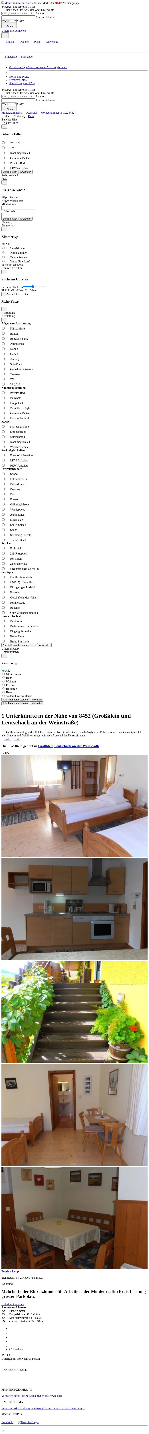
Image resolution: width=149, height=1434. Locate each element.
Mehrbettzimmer (19, 257)
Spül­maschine (18, 431)
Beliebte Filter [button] (9, 122)
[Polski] (11, 61)
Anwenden (36, 699)
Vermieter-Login (18, 67)
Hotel (9, 692)
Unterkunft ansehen (12, 1304)
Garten (14, 354)
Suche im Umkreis (12, 264)
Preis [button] (4, 178)
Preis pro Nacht (10, 175)
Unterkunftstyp (10, 648)
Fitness (14, 499)
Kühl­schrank (17, 436)
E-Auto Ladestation (21, 455)
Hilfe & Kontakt (28, 1395)
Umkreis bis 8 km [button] (11, 268)
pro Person (11, 197)
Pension (10, 685)
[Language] (5, 35)
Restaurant (16, 558)
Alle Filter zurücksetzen (15, 699)
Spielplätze (16, 519)
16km (26, 290)
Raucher (15, 607)
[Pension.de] (53, 1383)
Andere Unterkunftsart (19, 696)
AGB (17, 1408)
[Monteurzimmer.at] (20, 1383)
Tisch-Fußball (18, 540)
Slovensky (52, 41)
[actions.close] (4, 126)
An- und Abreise (45, 17)
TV (12, 147)
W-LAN (15, 142)
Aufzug (14, 359)
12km (20, 290)
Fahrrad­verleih (18, 479)
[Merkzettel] (28, 30)
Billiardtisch (17, 484)
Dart (12, 494)
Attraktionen (17, 514)
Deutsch (24, 41)
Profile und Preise (19, 76)
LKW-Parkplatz (19, 168)
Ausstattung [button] (8, 316)
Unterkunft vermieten (13, 30)
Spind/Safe (16, 364)
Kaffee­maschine (19, 426)
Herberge (11, 688)
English (10, 41)
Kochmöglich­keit (20, 152)
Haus (9, 677)
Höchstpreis (8, 211)
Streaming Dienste (20, 535)
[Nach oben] (3, 1363)
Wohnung (11, 681)
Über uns (43, 1395)
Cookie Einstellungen (73, 1408)
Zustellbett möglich (21, 408)
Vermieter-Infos (18, 79)
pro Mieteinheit (14, 200)
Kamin (14, 348)
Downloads (55, 1395)
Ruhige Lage (17, 602)
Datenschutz (53, 1408)
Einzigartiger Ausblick (23, 587)
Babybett (15, 397)
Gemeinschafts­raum (21, 369)
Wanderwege (17, 509)
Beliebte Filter (9, 119)
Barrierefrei (16, 621)
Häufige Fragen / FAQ (22, 83)
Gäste (20, 20)
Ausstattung (8, 312)
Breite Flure (17, 636)
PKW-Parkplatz (19, 465)
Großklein (45, 746)
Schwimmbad (18, 524)
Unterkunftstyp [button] (10, 651)
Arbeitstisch (17, 343)
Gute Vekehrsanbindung (24, 612)
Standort (40, 13)
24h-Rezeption (18, 553)
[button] (6, 49)
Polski (37, 41)
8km (14, 290)
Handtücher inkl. (19, 418)
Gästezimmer (13, 674)
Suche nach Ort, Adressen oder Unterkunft (29, 9)
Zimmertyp (7, 222)
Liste (7, 739)
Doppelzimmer (18, 252)
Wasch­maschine (19, 447)
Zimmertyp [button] (7, 225)
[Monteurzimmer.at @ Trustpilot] (28, 1422)
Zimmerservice (18, 563)
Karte (31, 116)
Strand (14, 473)
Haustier (15, 592)
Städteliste (11, 56)
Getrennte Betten (20, 158)
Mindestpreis (8, 204)
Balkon (14, 333)
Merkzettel (27, 56)
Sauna (13, 529)
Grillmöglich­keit (19, 504)
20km (33, 290)
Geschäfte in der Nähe (23, 597)
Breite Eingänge (19, 641)
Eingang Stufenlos (20, 631)
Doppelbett (16, 403)
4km (9, 290)
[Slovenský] (16, 61)
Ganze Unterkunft (20, 261)
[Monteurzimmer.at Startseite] (18, 3)
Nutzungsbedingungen (33, 1408)
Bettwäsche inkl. (19, 338)
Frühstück (16, 548)
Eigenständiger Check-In (24, 568)
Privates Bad (17, 163)
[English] (3, 61)
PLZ (4, 290)
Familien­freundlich (21, 577)
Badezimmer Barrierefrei (24, 626)
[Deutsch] (7, 61)
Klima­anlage (17, 328)
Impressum (7, 1408)
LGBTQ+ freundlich (22, 582)
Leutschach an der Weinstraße (76, 746)
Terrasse (15, 374)
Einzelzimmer (17, 248)
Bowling (15, 489)
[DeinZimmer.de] (87, 1383)
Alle (7, 244)
